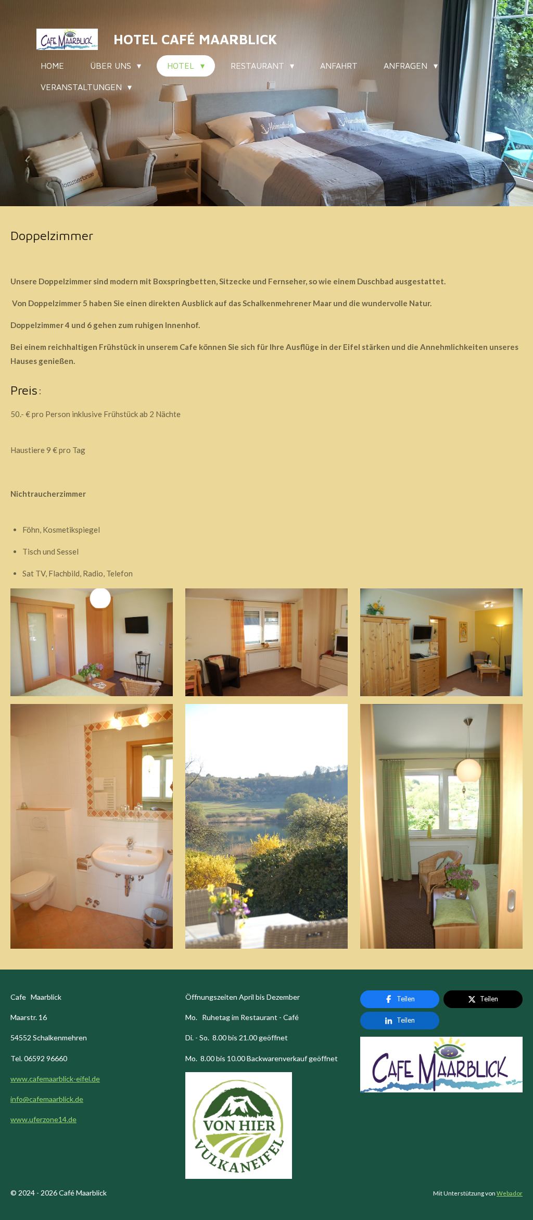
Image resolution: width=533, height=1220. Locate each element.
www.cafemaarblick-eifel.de (55, 1078)
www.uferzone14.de (43, 1119)
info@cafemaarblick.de (46, 1099)
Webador (510, 1193)
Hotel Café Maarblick (195, 39)
